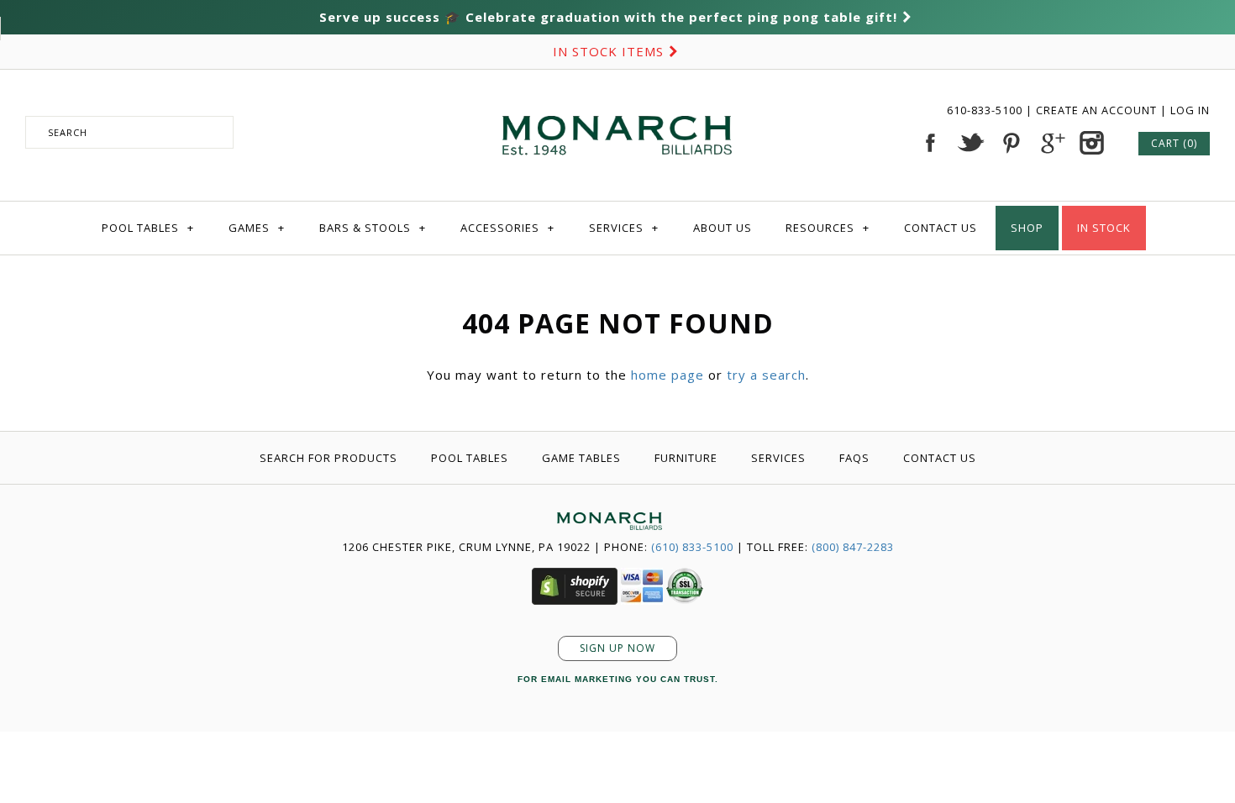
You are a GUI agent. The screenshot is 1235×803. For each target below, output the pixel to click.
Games (257, 227)
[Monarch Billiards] (617, 95)
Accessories (507, 227)
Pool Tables (148, 227)
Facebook (930, 142)
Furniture (685, 457)
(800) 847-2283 (853, 546)
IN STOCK (1104, 227)
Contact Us (940, 227)
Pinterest (1010, 142)
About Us (722, 227)
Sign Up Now (617, 648)
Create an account (1096, 110)
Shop (1027, 227)
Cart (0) (1174, 143)
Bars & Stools (372, 227)
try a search (766, 374)
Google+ (1051, 142)
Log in (1190, 110)
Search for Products (328, 457)
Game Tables (581, 457)
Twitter (970, 142)
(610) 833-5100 (692, 546)
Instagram (1091, 142)
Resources (828, 227)
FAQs (854, 457)
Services (624, 227)
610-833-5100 (986, 110)
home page (667, 374)
